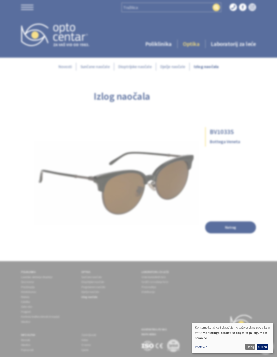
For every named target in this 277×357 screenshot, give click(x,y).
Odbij (250, 347)
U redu (262, 347)
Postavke (201, 347)
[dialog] (232, 338)
